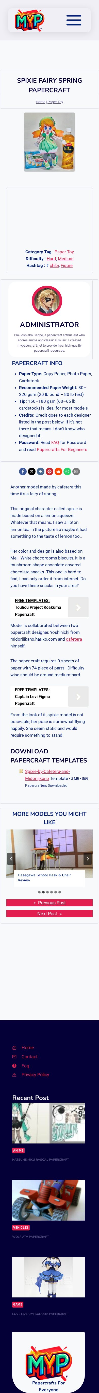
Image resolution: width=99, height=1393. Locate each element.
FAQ (55, 442)
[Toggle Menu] (74, 20)
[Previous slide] (11, 859)
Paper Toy (55, 102)
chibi (54, 265)
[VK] (40, 471)
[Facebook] (23, 471)
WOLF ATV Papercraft (30, 1237)
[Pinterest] (49, 471)
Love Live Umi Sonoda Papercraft (40, 1314)
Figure (67, 265)
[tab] (39, 892)
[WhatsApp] (67, 471)
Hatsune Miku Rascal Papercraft (40, 1160)
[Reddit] (58, 471)
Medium (66, 258)
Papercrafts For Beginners (62, 449)
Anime (18, 1150)
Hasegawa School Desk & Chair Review (44, 878)
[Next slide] (88, 859)
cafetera (74, 639)
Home (40, 102)
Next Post (47, 913)
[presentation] (49, 853)
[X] (32, 471)
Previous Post (52, 902)
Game (17, 1304)
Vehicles (21, 1227)
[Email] (76, 471)
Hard (51, 258)
